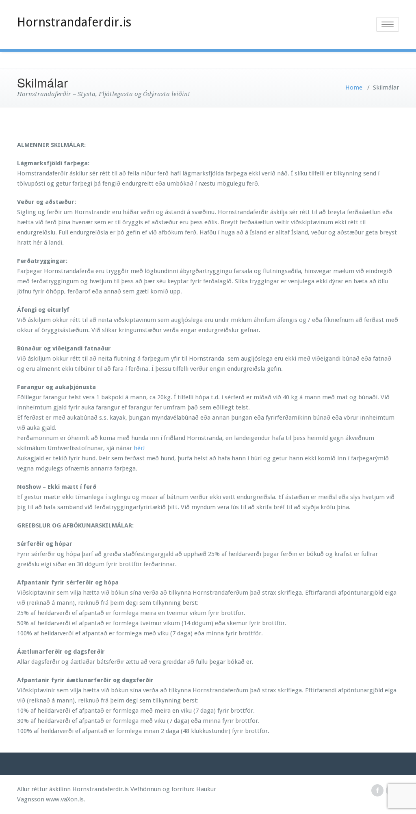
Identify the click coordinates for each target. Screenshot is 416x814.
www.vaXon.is (65, 799)
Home (353, 87)
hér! (139, 448)
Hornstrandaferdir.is (74, 22)
